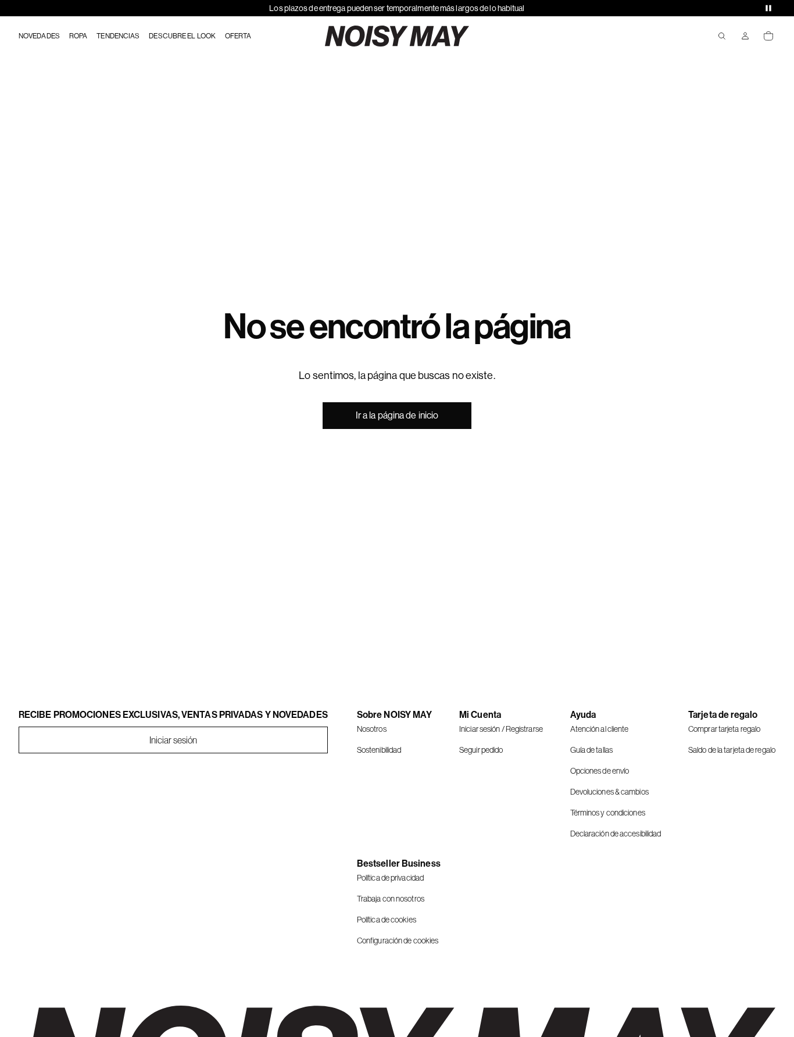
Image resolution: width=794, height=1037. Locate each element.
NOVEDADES (39, 36)
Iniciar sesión (173, 740)
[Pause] (768, 8)
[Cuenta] (745, 36)
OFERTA (238, 36)
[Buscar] (722, 36)
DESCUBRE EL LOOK (182, 36)
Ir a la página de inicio (397, 415)
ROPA (78, 36)
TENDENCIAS (118, 36)
